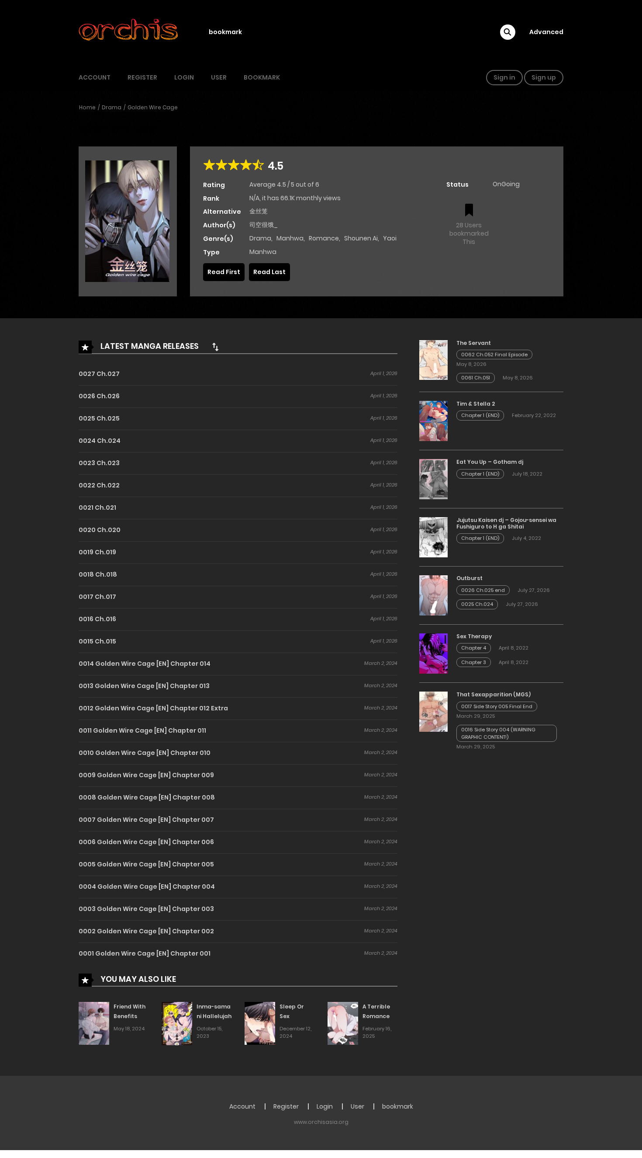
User (219, 77)
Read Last (269, 272)
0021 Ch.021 (97, 507)
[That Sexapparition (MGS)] (433, 711)
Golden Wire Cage (153, 107)
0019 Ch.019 (97, 552)
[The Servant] (433, 359)
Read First (223, 272)
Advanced (546, 32)
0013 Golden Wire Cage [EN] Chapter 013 (144, 686)
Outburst (469, 578)
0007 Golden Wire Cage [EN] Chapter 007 (146, 819)
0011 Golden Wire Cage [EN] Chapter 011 (142, 730)
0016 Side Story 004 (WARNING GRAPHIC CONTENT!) (498, 733)
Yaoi (390, 238)
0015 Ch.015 (97, 641)
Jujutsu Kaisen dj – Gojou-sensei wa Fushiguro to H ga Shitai (506, 523)
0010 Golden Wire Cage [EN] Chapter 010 (145, 752)
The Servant (473, 343)
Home (87, 107)
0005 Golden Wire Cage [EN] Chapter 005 (146, 864)
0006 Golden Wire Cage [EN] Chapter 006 (146, 842)
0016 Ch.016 (97, 619)
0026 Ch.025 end (483, 590)
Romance (324, 238)
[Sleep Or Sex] (260, 1023)
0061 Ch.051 (475, 377)
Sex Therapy (474, 636)
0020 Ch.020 (100, 529)
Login (184, 77)
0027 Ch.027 (99, 373)
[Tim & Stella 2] (433, 420)
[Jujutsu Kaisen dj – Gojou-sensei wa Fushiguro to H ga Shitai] (433, 536)
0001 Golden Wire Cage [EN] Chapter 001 (145, 953)
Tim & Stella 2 (475, 403)
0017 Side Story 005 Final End (496, 706)
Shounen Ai (361, 238)
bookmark (225, 32)
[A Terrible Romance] (343, 1023)
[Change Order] (215, 346)
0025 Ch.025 (99, 418)
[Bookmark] (469, 211)
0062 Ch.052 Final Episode (494, 354)
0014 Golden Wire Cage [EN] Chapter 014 (145, 663)
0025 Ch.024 (477, 604)
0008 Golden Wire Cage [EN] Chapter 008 (147, 797)
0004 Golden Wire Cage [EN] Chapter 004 (147, 886)
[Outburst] (433, 595)
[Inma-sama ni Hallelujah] (177, 1023)
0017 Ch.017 (97, 596)
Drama (111, 107)
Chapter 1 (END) (480, 415)
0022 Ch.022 (99, 485)
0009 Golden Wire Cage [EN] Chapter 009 (146, 775)
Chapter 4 (473, 647)
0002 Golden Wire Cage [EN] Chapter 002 (146, 931)
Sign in (504, 77)
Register (142, 77)
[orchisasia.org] (129, 32)
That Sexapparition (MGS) (493, 694)
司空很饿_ (263, 224)
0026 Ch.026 (99, 396)
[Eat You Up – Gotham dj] (433, 478)
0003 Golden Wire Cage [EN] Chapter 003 (146, 908)
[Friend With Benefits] (94, 1023)
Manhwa (290, 238)
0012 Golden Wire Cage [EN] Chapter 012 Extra (153, 708)
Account (94, 77)
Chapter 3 (473, 662)
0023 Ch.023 (99, 463)
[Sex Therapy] (433, 653)
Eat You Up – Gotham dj (489, 462)
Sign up (544, 77)
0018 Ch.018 (98, 574)
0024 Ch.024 (100, 440)
